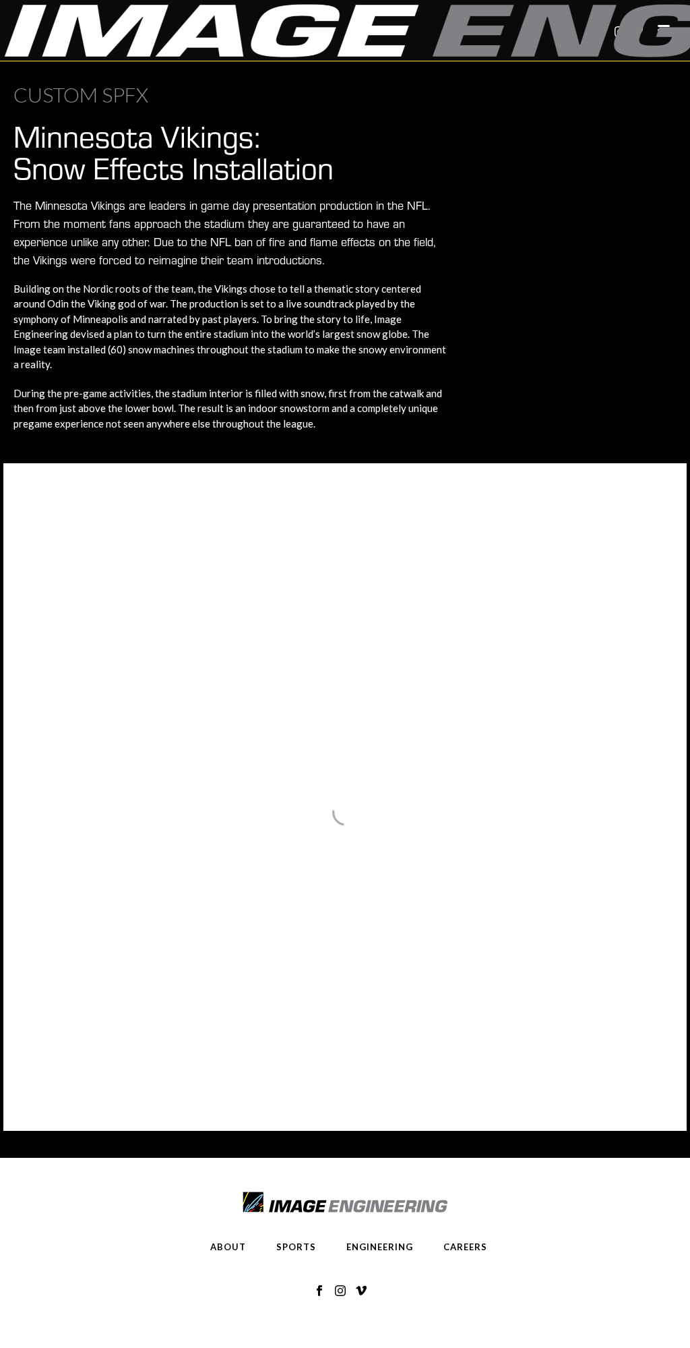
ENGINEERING (379, 1246)
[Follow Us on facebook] (319, 1291)
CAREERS (465, 1246)
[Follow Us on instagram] (340, 1291)
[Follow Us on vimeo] (361, 1291)
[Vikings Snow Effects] (186, 631)
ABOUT (228, 1246)
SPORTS (296, 1246)
